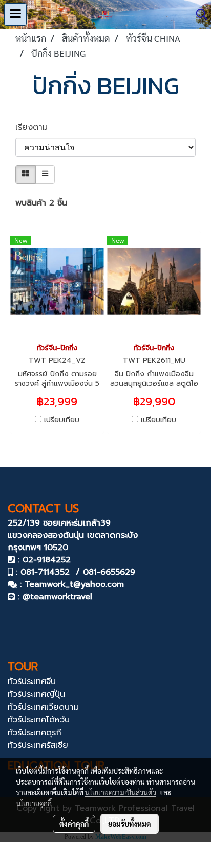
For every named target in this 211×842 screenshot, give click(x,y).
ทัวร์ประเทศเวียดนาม (43, 707)
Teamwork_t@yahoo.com (74, 584)
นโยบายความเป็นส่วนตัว (120, 792)
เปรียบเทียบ (61, 420)
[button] (198, 14)
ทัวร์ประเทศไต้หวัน (39, 720)
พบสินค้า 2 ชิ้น (41, 203)
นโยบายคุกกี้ (34, 803)
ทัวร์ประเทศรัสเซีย (38, 745)
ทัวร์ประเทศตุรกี (34, 732)
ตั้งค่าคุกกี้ (74, 823)
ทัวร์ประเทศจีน (32, 681)
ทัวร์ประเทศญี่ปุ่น (36, 694)
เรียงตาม (36, 127)
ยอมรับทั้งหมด (129, 823)
